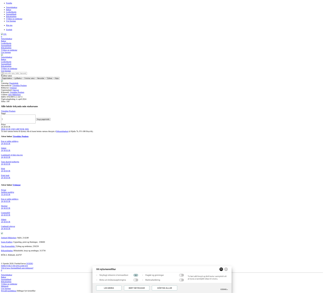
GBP (17, 129)
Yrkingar (13, 88)
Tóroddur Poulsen (19, 85)
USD (13, 129)
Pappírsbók (13, 83)
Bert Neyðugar (137, 288)
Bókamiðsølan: (7, 251)
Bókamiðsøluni (62, 131)
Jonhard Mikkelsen (8, 238)
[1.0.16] (224, 289)
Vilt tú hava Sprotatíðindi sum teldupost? (17, 268)
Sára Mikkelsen (14, 94)
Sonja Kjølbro (6, 242)
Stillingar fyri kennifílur (26, 291)
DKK (3, 129)
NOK (22, 129)
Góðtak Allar (164, 288)
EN (226, 269)
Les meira (109, 288)
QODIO (29, 263)
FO (221, 269)
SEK (27, 129)
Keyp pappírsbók (43, 119)
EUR (8, 129)
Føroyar (16, 90)
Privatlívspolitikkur (9, 291)
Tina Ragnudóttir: (8, 246)
